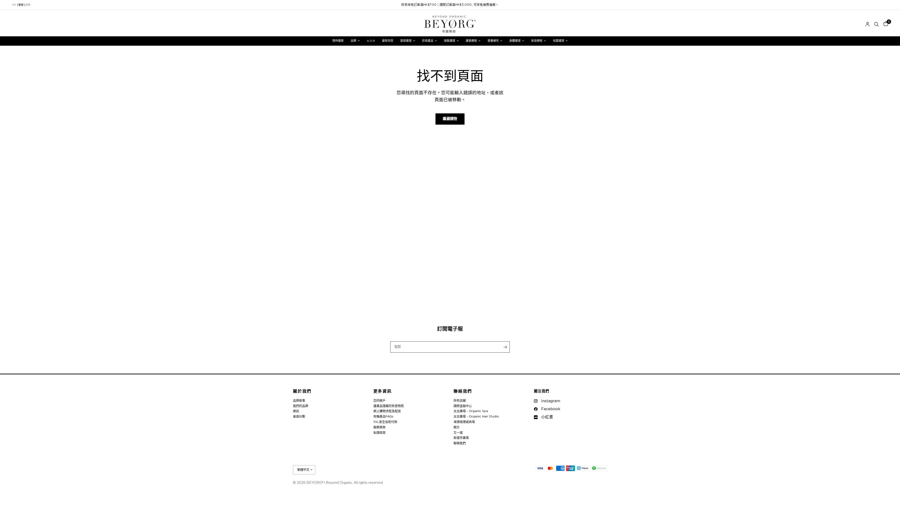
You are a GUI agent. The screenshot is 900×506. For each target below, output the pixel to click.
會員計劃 (299, 416)
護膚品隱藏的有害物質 (388, 406)
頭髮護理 (449, 40)
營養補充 (493, 40)
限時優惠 (338, 40)
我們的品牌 (300, 406)
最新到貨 (387, 40)
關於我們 (302, 392)
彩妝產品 (427, 40)
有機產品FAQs (383, 416)
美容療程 (536, 40)
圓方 (457, 427)
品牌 (353, 40)
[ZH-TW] (20, 5)
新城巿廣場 (461, 437)
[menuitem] (338, 40)
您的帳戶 (379, 400)
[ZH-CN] (27, 5)
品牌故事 (299, 400)
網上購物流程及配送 (387, 411)
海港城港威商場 (464, 422)
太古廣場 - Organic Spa (471, 411)
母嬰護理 (558, 40)
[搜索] (876, 24)
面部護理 (406, 40)
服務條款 (379, 427)
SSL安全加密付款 (385, 422)
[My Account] (867, 24)
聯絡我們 (463, 392)
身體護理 (515, 40)
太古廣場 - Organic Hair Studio (476, 416)
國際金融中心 (463, 406)
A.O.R (371, 40)
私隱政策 (379, 432)
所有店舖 (460, 400)
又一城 (458, 432)
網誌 (296, 411)
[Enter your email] (505, 347)
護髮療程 (471, 40)
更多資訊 (382, 392)
